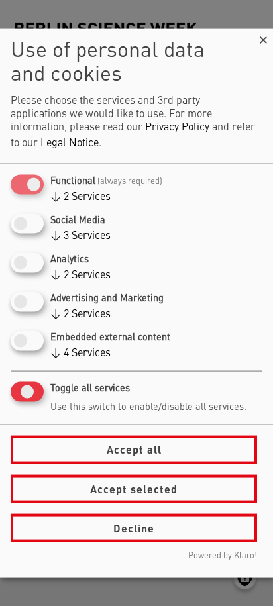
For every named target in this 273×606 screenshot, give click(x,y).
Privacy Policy (177, 127)
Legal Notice (69, 143)
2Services (80, 196)
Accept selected (134, 488)
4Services (80, 353)
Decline (133, 527)
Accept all (134, 449)
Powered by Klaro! (222, 556)
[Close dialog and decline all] (263, 36)
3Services (80, 235)
